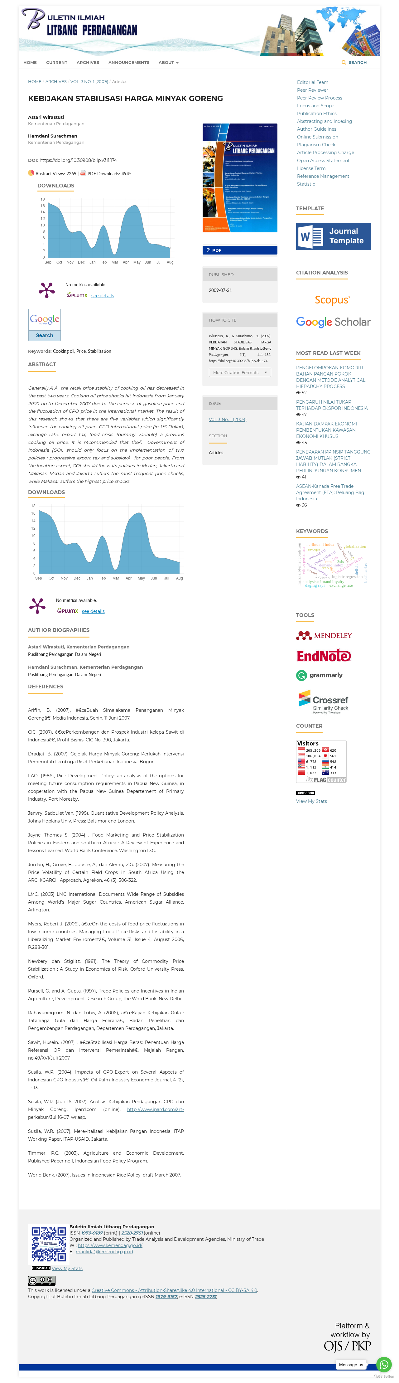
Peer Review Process (319, 98)
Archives (88, 62)
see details (102, 295)
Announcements (128, 62)
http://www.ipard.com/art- (155, 1109)
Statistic (306, 184)
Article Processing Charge (325, 152)
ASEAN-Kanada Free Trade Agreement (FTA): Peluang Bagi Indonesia (331, 492)
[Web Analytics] (305, 793)
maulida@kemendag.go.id (104, 1251)
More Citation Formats (235, 372)
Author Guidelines (316, 129)
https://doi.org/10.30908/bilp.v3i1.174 (78, 160)
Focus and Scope (315, 106)
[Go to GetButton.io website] (384, 1377)
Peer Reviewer (312, 90)
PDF (216, 250)
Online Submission (317, 137)
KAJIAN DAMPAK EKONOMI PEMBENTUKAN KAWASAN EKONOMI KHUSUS (326, 430)
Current (56, 62)
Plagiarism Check (316, 145)
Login (365, 14)
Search (357, 62)
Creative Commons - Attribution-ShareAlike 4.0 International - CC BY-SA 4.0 (174, 1290)
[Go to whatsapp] (384, 1364)
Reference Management (323, 176)
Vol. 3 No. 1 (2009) (89, 81)
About (167, 62)
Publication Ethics (317, 113)
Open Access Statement (323, 160)
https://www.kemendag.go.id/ (110, 1245)
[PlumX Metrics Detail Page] (46, 289)
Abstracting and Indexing (324, 121)
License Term (311, 168)
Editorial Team (313, 82)
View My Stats (311, 801)
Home (30, 62)
